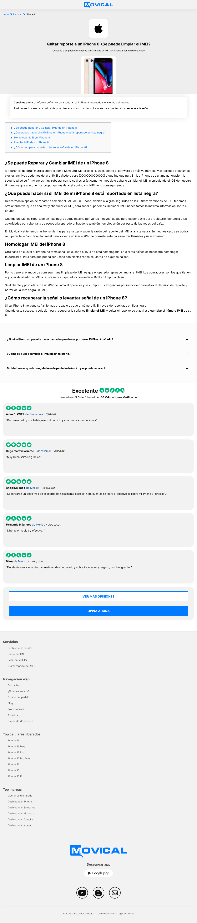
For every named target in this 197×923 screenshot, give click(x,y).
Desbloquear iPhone (20, 801)
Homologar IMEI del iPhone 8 (32, 137)
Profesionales (16, 709)
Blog (10, 703)
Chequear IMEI (16, 654)
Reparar (17, 14)
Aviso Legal (117, 913)
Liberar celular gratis (20, 795)
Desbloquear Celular (20, 648)
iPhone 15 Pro (16, 776)
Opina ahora (99, 611)
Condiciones (102, 913)
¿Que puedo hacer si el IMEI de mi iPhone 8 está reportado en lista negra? (60, 132)
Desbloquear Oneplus (21, 819)
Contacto (13, 685)
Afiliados (13, 715)
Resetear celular (17, 659)
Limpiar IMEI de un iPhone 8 (31, 142)
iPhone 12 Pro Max (19, 758)
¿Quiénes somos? (18, 691)
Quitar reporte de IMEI (21, 665)
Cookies (129, 913)
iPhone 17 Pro (16, 752)
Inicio (6, 14)
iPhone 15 (13, 770)
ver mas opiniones (98, 596)
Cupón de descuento (20, 721)
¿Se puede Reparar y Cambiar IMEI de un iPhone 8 (45, 127)
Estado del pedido (18, 697)
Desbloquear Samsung (21, 807)
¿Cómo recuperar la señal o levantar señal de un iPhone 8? (50, 147)
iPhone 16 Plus (16, 746)
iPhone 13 (13, 740)
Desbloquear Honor (19, 825)
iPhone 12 (13, 764)
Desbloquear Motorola (21, 813)
